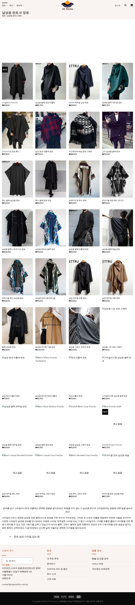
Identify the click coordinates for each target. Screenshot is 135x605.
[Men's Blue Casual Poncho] (117, 81)
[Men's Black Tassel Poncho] (117, 227)
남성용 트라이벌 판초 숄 (45, 298)
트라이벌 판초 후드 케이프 (113, 200)
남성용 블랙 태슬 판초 (111, 249)
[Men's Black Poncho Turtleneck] (50, 81)
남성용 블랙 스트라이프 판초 (13, 249)
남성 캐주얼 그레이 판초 (45, 494)
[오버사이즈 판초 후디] (17, 130)
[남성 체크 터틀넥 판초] (50, 130)
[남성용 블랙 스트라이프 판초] (17, 227)
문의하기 (51, 564)
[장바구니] (131, 5)
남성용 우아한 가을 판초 (45, 347)
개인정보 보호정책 (100, 569)
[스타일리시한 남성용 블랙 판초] (117, 374)
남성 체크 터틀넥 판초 (44, 152)
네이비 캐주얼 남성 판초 (78, 103)
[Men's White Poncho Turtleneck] (50, 374)
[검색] (125, 5)
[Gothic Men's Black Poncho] (117, 130)
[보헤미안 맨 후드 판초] (84, 178)
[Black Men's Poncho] (17, 325)
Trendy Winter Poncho (112, 445)
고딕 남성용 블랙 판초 (111, 152)
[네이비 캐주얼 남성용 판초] (84, 81)
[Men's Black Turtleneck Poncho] (84, 227)
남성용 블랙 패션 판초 (44, 445)
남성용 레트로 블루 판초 (45, 249)
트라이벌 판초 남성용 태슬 (113, 494)
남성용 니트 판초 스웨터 (112, 347)
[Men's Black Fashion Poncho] (50, 423)
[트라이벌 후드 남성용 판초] (17, 276)
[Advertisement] (67, 39)
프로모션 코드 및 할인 (57, 569)
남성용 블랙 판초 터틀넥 (45, 103)
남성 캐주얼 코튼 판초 (78, 298)
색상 (11, 5)
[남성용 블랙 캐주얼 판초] (17, 423)
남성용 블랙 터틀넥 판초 (78, 249)
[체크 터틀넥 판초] (84, 374)
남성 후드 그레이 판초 (78, 494)
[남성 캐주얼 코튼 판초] (84, 276)
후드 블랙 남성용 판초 (11, 200)
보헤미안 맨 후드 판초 (78, 200)
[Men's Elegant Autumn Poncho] (50, 325)
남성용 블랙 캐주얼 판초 (12, 445)
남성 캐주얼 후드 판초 (11, 494)
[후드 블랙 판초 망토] (50, 178)
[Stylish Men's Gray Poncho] (84, 423)
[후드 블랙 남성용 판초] (17, 178)
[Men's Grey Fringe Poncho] (84, 325)
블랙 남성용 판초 (9, 347)
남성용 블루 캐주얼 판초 (112, 103)
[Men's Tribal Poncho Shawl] (50, 276)
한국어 (12, 561)
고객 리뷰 (51, 579)
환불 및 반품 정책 (100, 559)
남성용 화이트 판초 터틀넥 (46, 396)
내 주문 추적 (53, 559)
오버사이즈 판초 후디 (10, 152)
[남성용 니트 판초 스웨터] (117, 325)
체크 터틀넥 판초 (76, 396)
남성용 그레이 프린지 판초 (79, 347)
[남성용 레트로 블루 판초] (50, 227)
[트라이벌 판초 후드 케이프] (117, 178)
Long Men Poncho (10, 103)
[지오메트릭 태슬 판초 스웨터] (84, 130)
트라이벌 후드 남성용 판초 (12, 298)
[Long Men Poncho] (17, 81)
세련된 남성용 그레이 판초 (79, 445)
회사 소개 (51, 574)
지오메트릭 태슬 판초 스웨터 (80, 152)
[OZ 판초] (67, 5)
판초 (4, 5)
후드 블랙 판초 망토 (43, 200)
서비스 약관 (97, 564)
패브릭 (19, 5)
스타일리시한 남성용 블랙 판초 (114, 396)
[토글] (10, 537)
